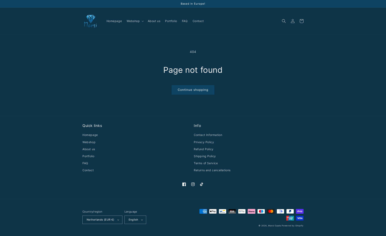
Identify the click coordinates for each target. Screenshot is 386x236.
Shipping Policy (205, 156)
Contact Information (208, 135)
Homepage (90, 135)
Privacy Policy (204, 142)
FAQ (85, 163)
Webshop (88, 142)
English (133, 219)
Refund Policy (204, 149)
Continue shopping (193, 90)
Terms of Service (206, 163)
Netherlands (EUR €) (100, 219)
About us (88, 149)
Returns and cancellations (212, 170)
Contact (88, 170)
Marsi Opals (274, 225)
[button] (134, 21)
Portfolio (88, 156)
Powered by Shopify (293, 225)
